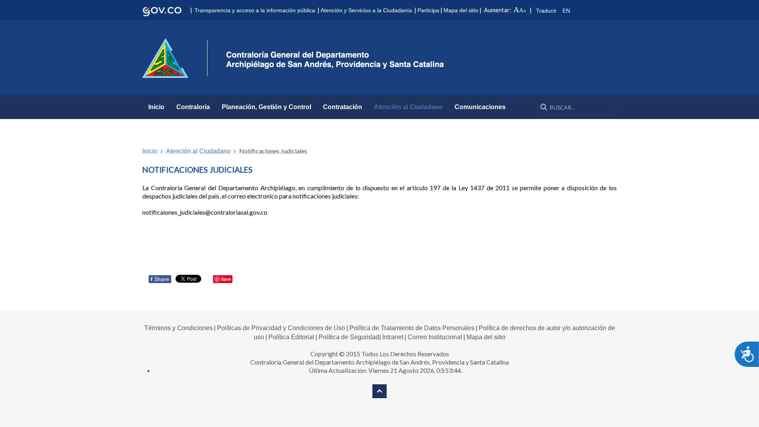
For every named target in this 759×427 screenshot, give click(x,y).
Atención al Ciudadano (408, 107)
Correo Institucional (435, 337)
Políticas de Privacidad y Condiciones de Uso (281, 328)
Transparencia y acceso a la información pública (254, 10)
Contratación (342, 107)
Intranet (392, 337)
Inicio (156, 107)
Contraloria (193, 107)
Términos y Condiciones (178, 328)
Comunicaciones (480, 107)
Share (160, 279)
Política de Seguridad (349, 337)
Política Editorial (291, 337)
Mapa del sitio (461, 10)
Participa (428, 10)
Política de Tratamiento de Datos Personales (411, 328)
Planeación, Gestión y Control (266, 107)
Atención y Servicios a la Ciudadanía (366, 10)
